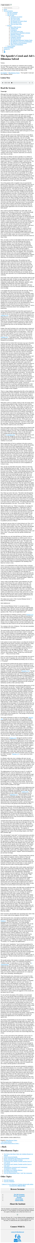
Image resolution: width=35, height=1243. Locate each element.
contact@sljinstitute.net (17, 1232)
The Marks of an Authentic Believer (13, 1170)
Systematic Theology (15, 37)
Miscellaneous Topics (11, 1140)
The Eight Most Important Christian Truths (21, 40)
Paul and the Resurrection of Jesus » (10, 1143)
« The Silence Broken (6, 1142)
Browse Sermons (8, 11)
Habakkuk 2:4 (14, 794)
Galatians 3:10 (4, 315)
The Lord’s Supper (15, 19)
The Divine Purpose (15, 38)
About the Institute (8, 47)
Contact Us (7, 49)
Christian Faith (14, 28)
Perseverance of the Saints (17, 35)
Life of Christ (10, 15)
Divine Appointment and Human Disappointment (16, 1158)
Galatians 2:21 (4, 337)
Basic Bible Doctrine (15, 27)
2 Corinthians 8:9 (10, 434)
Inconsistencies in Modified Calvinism (20, 33)
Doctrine (9, 25)
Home (5, 9)
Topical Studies (11, 46)
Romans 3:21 (30, 614)
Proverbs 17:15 (25, 671)
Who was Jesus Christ (16, 24)
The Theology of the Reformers (18, 43)
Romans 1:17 (15, 754)
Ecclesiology (13, 30)
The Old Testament (12, 13)
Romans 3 (3, 921)
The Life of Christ (15, 18)
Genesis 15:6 (25, 791)
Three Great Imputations (16, 44)
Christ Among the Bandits (10, 1157)
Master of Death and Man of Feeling (13, 1160)
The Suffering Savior (15, 22)
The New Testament (12, 12)
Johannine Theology (15, 34)
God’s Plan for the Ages (16, 31)
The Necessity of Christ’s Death (18, 21)
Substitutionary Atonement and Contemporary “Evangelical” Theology (16, 1168)
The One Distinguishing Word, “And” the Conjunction (18, 1173)
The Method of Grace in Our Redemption (21, 41)
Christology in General (16, 16)
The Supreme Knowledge (10, 1171)
